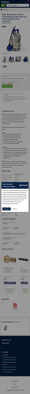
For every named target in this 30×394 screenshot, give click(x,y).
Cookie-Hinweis (6, 201)
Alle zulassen (7, 209)
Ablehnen (15, 209)
